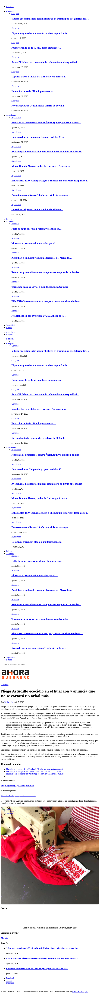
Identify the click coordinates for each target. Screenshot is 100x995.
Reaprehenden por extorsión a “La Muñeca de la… (38, 315)
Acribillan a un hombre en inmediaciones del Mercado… (41, 257)
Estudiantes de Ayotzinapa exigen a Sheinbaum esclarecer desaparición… (50, 180)
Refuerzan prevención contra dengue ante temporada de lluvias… (46, 272)
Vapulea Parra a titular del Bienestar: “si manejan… (39, 76)
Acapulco (10, 221)
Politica (9, 219)
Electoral (10, 6)
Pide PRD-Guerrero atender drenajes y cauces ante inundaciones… (47, 301)
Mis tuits (4, 938)
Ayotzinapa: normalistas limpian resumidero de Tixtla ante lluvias (46, 151)
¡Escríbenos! (11, 332)
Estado (9, 327)
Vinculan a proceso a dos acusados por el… (34, 243)
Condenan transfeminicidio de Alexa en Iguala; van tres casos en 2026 (37, 969)
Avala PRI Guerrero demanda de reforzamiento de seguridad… (45, 62)
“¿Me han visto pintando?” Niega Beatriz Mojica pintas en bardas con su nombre (42, 948)
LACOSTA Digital (80, 992)
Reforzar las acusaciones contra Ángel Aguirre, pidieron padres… (46, 122)
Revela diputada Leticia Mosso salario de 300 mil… (38, 105)
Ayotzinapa (11, 115)
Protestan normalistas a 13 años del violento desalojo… (40, 195)
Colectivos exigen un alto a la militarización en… (37, 209)
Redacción (8, 702)
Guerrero (4, 685)
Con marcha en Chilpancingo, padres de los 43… (37, 137)
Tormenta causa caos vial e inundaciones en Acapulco (39, 286)
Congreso (10, 11)
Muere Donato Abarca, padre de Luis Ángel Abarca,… (40, 166)
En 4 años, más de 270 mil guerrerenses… (33, 91)
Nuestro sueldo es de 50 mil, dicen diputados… (36, 47)
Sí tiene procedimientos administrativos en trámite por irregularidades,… (50, 18)
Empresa (9, 334)
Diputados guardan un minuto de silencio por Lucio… (40, 33)
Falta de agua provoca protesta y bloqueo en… (36, 228)
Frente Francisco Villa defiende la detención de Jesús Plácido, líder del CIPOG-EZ (42, 958)
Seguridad (10, 325)
